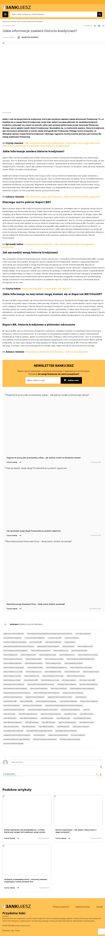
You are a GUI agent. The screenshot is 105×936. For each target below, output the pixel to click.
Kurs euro (5, 916)
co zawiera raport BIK (54, 638)
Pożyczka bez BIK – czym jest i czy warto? (46, 288)
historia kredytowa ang (61, 650)
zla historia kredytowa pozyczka (13, 743)
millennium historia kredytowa (13, 697)
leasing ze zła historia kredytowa (73, 693)
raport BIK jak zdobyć (28, 726)
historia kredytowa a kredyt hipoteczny (15, 650)
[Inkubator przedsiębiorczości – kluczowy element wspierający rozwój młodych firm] (27, 860)
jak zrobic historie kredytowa (88, 684)
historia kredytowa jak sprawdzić (14, 667)
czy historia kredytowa (72, 638)
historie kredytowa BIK (31, 680)
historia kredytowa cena (28, 655)
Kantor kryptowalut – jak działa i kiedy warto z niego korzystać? (75, 831)
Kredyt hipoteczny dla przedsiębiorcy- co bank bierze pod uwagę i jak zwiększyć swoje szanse (24, 831)
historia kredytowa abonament (40, 650)
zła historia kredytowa (78, 735)
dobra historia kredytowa (53, 642)
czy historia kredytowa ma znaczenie (15, 642)
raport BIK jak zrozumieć (46, 726)
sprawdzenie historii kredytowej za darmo (39, 731)
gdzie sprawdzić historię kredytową (48, 646)
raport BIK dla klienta (10, 718)
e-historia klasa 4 (70, 642)
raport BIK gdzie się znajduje (82, 718)
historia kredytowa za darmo (75, 676)
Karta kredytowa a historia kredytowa (15, 688)
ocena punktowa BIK (26, 701)
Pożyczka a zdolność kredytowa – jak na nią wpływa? (57, 351)
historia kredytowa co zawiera (13, 659)
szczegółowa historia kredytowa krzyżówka (17, 735)
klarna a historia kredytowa (39, 688)
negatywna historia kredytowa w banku (60, 697)
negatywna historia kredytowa (35, 697)
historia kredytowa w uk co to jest (53, 676)
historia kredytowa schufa (53, 671)
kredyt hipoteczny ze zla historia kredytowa (17, 693)
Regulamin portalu (83, 907)
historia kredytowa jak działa (73, 663)
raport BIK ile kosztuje (31, 722)
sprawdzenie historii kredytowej (13, 731)
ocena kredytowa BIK (10, 701)
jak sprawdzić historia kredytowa (14, 684)
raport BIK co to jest (70, 714)
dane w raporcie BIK (36, 642)
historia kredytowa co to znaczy (88, 655)
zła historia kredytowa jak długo (70, 739)
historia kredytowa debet (33, 659)
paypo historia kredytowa (11, 705)
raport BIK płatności (63, 726)
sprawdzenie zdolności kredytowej (66, 731)
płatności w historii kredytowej (32, 705)
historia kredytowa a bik (85, 646)
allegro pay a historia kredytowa (14, 633)
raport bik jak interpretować (67, 722)
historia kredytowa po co (33, 671)
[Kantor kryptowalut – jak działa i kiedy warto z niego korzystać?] (78, 810)
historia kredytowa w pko (91, 671)
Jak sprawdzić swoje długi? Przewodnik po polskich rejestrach (34, 531)
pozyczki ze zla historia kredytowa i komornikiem (42, 709)
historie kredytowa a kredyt (12, 680)
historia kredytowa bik (10, 655)
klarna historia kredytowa (59, 688)
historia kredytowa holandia (33, 663)
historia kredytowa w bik (72, 671)
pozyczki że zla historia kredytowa (14, 709)
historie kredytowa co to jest (50, 680)
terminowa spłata (39, 735)
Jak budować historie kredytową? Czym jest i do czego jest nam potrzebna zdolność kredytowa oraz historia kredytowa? (51, 144)
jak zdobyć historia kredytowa (67, 684)
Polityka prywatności (61, 907)
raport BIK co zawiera (86, 714)
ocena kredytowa (81, 697)
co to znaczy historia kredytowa (34, 638)
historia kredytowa (68, 646)
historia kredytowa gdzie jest (12, 663)
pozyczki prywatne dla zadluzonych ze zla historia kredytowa (63, 705)
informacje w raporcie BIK (87, 680)
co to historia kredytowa (83, 633)
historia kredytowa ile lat (53, 663)
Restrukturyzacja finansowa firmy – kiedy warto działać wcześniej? (36, 604)
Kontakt (100, 907)
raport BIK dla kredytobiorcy (28, 718)
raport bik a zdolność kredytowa (51, 714)
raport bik (86, 709)
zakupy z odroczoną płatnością (57, 735)
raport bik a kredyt (9, 714)
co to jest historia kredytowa (12, 638)
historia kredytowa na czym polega (81, 667)
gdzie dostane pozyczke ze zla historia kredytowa (19, 646)
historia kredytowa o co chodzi (13, 671)
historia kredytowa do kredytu (54, 659)
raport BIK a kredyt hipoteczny (28, 714)
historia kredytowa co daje (47, 655)
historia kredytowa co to (66, 655)
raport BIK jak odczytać (86, 722)
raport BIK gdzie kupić (63, 718)
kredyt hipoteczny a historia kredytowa (82, 688)
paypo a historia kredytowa (88, 701)
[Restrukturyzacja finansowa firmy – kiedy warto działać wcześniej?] (54, 570)
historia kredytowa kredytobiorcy (56, 667)
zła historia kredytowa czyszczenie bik (44, 739)
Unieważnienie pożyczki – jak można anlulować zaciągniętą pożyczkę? (48, 245)
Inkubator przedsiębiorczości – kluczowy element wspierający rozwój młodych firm (25, 880)
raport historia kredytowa (81, 726)
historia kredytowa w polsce (12, 676)
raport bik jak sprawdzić (11, 726)
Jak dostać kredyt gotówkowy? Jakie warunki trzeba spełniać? (62, 196)
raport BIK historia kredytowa (13, 722)
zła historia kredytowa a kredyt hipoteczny (17, 739)
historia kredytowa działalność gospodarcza (80, 659)
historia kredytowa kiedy (35, 667)
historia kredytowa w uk (32, 676)
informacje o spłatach (69, 680)
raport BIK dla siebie (47, 718)
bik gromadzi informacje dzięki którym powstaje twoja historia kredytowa (49, 633)
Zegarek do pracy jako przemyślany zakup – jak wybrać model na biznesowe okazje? (44, 458)
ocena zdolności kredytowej (68, 701)
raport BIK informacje (48, 722)
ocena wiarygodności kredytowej (46, 701)
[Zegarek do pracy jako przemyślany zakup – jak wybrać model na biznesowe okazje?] (54, 424)
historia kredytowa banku (79, 650)
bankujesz (14, 624)
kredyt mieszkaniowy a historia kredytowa (46, 693)
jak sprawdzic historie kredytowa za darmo (41, 684)
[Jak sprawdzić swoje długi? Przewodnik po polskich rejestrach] (54, 497)
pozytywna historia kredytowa (70, 709)
